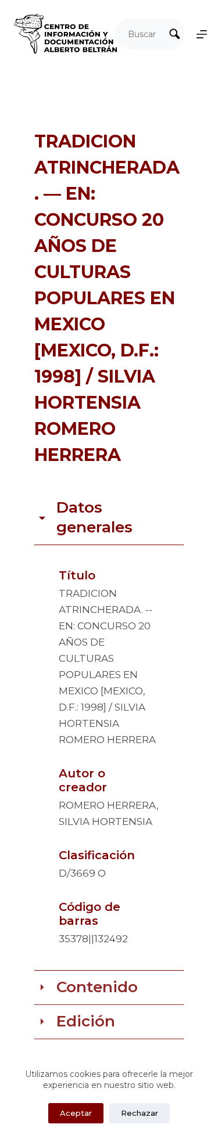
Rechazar (139, 1113)
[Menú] (201, 34)
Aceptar (76, 1113)
